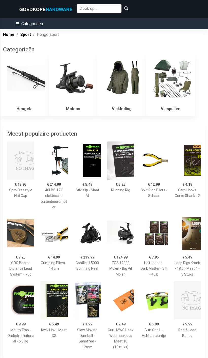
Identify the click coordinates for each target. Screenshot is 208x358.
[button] (29, 23)
